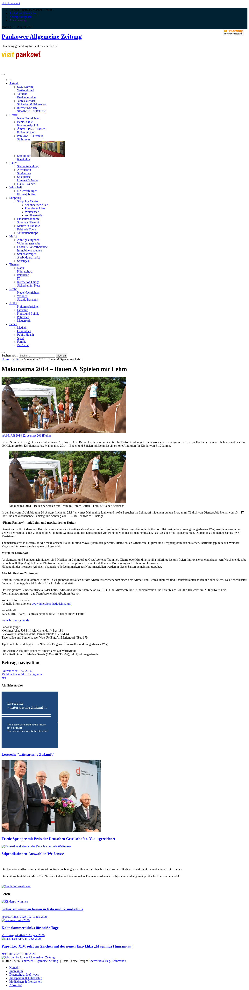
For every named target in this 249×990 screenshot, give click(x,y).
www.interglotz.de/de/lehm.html (51, 603)
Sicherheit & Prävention (31, 104)
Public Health (25, 334)
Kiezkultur (23, 159)
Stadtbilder (24, 155)
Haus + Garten (26, 183)
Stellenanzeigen (26, 254)
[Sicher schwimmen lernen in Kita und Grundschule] (15, 901)
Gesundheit (24, 331)
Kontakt (14, 967)
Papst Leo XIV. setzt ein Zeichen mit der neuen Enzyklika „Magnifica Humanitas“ (67, 946)
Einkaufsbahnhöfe (28, 219)
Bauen (13, 162)
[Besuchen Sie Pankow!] (21, 58)
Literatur (22, 310)
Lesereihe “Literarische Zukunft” (28, 754)
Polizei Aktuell (26, 132)
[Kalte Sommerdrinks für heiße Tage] (16, 920)
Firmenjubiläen (26, 194)
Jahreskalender (26, 100)
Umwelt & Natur (27, 180)
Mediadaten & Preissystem (25, 981)
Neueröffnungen (27, 190)
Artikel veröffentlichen (23, 13)
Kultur (13, 303)
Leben (13, 324)
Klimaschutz (24, 271)
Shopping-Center (27, 201)
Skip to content (11, 3)
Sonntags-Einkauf (28, 222)
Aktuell (13, 83)
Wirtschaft (15, 187)
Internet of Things (28, 282)
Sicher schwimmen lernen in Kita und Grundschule (42, 909)
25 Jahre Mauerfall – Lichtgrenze (22, 674)
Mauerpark (24, 320)
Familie (21, 341)
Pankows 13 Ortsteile (30, 136)
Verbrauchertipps (27, 233)
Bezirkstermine (26, 97)
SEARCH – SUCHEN (31, 111)
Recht (13, 289)
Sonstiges (23, 261)
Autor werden (17, 20)
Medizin (22, 327)
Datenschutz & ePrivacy (24, 974)
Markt (13, 236)
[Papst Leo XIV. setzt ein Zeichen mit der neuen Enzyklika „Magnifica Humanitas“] (21, 938)
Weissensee (32, 212)
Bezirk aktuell (25, 122)
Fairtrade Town (26, 229)
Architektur (24, 169)
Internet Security (27, 107)
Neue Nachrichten (28, 118)
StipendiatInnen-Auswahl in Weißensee (33, 854)
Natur (20, 268)
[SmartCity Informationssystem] (233, 32)
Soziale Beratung (27, 299)
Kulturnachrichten (28, 306)
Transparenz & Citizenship (25, 978)
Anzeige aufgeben (28, 240)
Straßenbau (24, 173)
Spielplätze (24, 176)
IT (18, 278)
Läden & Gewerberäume (32, 247)
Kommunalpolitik (28, 125)
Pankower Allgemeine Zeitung (42, 36)
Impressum (16, 971)
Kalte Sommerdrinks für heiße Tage (30, 928)
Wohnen (22, 296)
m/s (4, 435)
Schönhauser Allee (36, 204)
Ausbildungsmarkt (28, 257)
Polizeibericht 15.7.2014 (17, 670)
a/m (4, 935)
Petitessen (23, 317)
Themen (14, 264)
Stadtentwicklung (28, 166)
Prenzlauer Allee (35, 208)
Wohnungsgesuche (28, 243)
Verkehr (22, 93)
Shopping (15, 197)
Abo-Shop (15, 985)
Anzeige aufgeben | (21, 17)
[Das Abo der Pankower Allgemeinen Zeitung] (28, 957)
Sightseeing (24, 139)
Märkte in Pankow (28, 226)
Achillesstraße (33, 215)
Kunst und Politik (28, 313)
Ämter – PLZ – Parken (31, 129)
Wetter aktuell (25, 90)
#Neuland (23, 275)
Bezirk (13, 114)
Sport (20, 338)
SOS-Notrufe (25, 86)
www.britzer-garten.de (15, 620)
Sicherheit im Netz (28, 285)
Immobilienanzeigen (29, 250)
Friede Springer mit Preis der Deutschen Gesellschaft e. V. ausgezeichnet (58, 839)
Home (5, 359)
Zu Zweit (23, 345)
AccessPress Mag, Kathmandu (107, 961)
